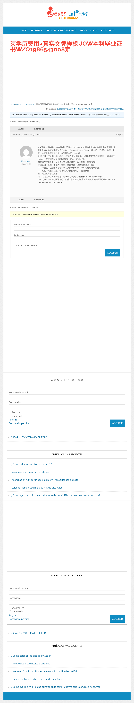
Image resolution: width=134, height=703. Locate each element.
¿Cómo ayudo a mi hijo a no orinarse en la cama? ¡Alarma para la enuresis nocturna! (55, 495)
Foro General (28, 104)
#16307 (119, 134)
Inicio (12, 104)
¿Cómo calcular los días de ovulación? (31, 464)
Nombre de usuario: (22, 224)
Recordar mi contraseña (26, 245)
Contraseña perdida (19, 423)
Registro (13, 419)
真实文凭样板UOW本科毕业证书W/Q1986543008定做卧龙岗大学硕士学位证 (90, 109)
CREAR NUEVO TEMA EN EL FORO (29, 437)
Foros (18, 104)
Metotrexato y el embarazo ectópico (30, 472)
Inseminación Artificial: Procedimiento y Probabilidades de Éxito (44, 480)
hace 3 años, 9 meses (93, 115)
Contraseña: (19, 235)
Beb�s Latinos (67, 13)
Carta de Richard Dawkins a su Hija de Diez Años (36, 487)
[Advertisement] (67, 77)
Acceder (112, 252)
